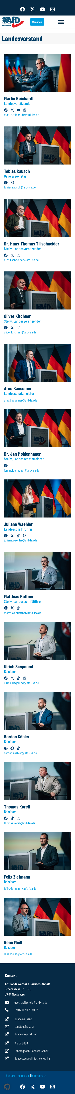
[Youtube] (43, 9)
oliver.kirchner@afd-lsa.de (20, 332)
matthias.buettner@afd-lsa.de (22, 613)
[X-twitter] (33, 9)
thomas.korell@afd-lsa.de (19, 823)
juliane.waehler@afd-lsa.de (20, 540)
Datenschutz (38, 1075)
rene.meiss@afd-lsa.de (18, 954)
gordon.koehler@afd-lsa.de (20, 753)
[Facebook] (23, 9)
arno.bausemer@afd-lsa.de (20, 400)
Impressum (23, 1075)
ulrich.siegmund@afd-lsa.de (21, 683)
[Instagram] (53, 9)
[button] (61, 22)
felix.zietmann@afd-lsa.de (20, 888)
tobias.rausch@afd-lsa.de (20, 187)
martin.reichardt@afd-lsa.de (21, 114)
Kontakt (10, 1075)
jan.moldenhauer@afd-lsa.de (21, 470)
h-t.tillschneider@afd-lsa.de (21, 260)
